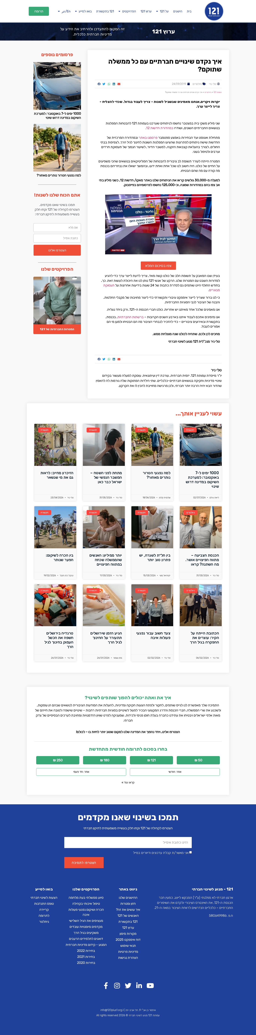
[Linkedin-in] (139, 985)
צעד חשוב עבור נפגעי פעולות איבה (153, 635)
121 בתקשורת (105, 11)
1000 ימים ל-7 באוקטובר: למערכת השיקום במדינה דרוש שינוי (57, 115)
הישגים (177, 11)
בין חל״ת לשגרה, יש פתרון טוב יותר (154, 557)
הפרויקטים (129, 11)
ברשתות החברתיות (131, 317)
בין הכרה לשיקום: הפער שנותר (59, 557)
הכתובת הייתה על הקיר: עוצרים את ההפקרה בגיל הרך (204, 637)
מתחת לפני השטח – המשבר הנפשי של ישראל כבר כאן (106, 477)
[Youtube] (150, 985)
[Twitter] (128, 985)
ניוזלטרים (197, 84)
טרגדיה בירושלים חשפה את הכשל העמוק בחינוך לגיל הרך (58, 640)
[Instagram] (117, 985)
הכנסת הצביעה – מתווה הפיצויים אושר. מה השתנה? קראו (202, 559)
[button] (39, 11)
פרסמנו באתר (148, 138)
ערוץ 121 (146, 11)
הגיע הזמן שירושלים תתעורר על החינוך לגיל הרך (106, 637)
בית (189, 11)
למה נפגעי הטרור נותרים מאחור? (59, 175)
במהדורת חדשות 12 (159, 128)
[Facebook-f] (106, 985)
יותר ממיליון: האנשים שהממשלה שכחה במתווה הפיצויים (105, 559)
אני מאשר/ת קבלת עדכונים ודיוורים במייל (161, 853)
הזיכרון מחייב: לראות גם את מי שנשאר (56, 475)
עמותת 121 (218, 92)
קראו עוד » (128, 782)
